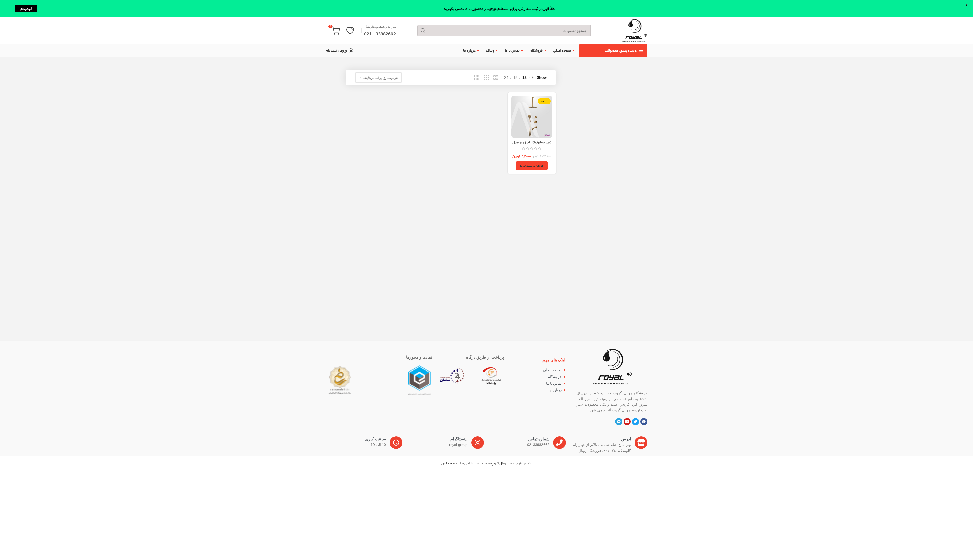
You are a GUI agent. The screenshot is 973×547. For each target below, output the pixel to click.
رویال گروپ (499, 463)
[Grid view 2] (496, 77)
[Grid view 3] (486, 77)
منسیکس (448, 463)
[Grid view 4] (477, 77)
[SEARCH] (423, 30)
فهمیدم (26, 8)
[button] (532, 165)
